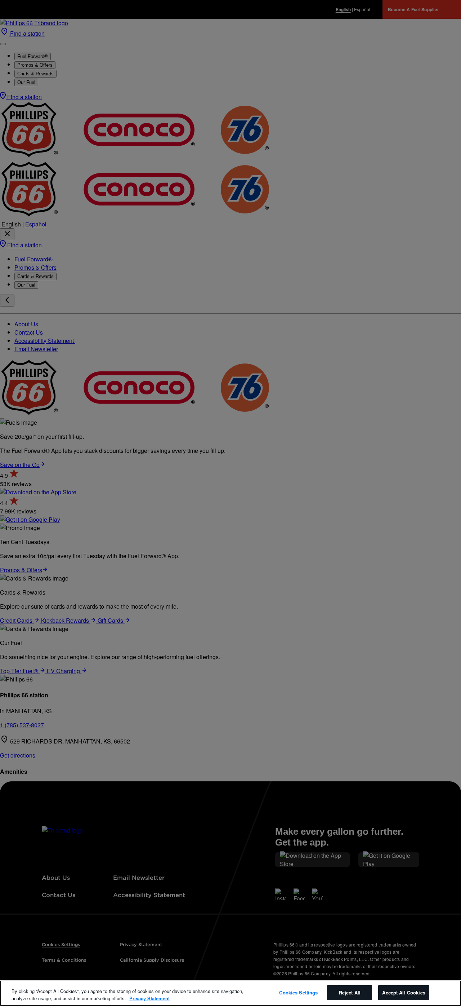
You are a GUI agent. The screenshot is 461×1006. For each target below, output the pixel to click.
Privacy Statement (149, 998)
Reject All (350, 992)
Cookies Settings (298, 992)
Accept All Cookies (403, 992)
